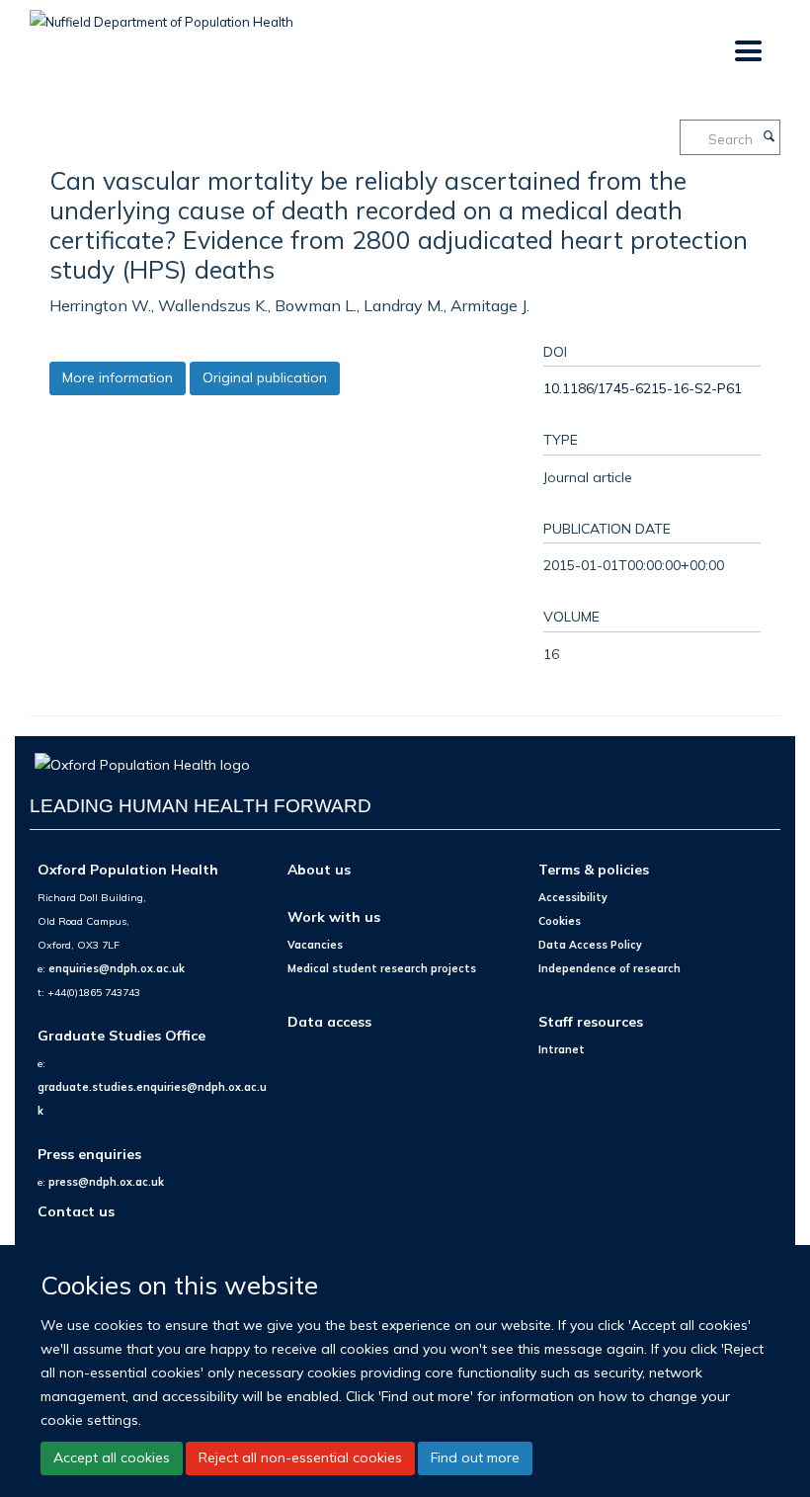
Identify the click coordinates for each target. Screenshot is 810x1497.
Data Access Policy (590, 945)
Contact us (76, 1211)
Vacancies (315, 945)
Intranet (561, 1049)
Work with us (333, 916)
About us (319, 869)
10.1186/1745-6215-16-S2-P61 (642, 387)
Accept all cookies (111, 1457)
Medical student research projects (381, 968)
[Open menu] (747, 52)
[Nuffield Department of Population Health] (161, 15)
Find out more (475, 1457)
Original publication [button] (264, 377)
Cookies (559, 921)
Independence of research (609, 968)
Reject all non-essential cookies (300, 1457)
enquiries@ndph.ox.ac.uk (116, 968)
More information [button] (117, 377)
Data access (329, 1021)
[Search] (768, 137)
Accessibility (573, 897)
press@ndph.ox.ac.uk (106, 1182)
